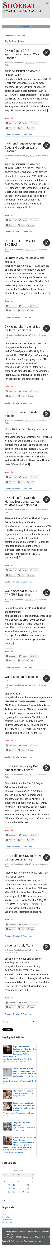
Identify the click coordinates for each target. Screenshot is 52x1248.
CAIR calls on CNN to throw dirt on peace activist (23, 857)
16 (32, 1185)
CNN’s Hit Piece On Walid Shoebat (21, 414)
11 (9, 1185)
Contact (21, 1231)
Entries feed (6, 1217)
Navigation (24, 26)
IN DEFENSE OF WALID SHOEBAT (20, 243)
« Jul (3, 1200)
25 (9, 1192)
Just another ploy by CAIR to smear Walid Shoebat (24, 768)
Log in (4, 1215)
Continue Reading (13, 134)
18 (9, 1188)
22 (28, 1188)
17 (4, 1188)
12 (14, 1185)
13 (18, 1185)
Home (17, 36)
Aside (46, 52)
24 (4, 1192)
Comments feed (7, 1220)
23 (32, 1188)
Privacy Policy (11, 1231)
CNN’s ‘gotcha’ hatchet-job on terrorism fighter (22, 328)
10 (4, 1185)
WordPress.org (7, 1222)
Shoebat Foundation (15, 63)
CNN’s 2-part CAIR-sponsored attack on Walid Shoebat (23, 54)
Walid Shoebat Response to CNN (23, 678)
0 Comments (26, 134)
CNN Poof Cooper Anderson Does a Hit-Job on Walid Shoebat (23, 147)
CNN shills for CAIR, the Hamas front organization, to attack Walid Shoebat (22, 501)
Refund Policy (33, 1231)
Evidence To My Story (19, 945)
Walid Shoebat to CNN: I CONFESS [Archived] (21, 593)
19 (14, 1188)
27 (18, 1192)
